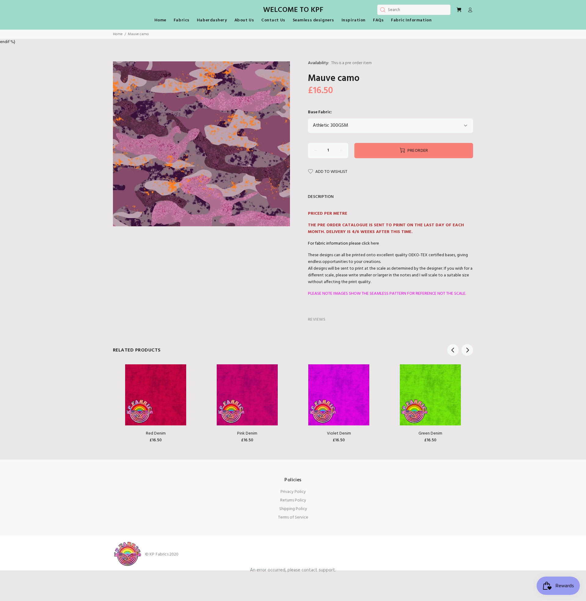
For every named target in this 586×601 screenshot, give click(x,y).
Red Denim (156, 433)
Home (118, 34)
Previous (453, 350)
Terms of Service (293, 517)
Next (467, 350)
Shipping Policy (293, 508)
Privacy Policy (293, 491)
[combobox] (413, 10)
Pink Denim (247, 433)
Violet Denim (339, 433)
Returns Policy (293, 500)
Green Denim (430, 433)
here (375, 243)
